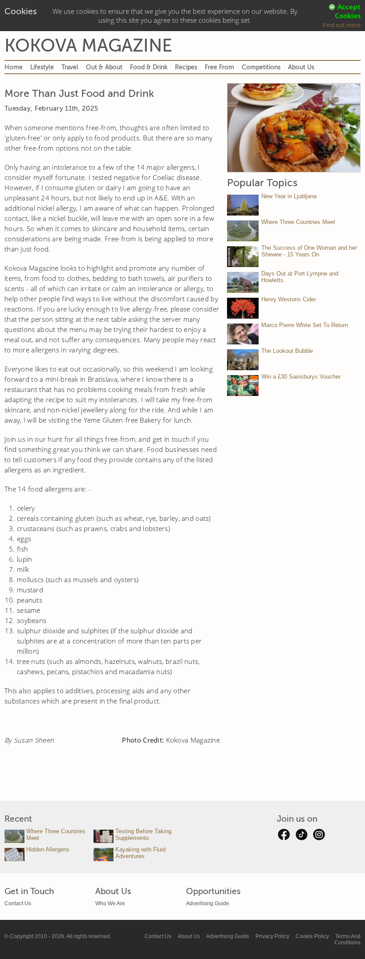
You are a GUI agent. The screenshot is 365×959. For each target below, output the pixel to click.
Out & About (104, 67)
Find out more (342, 25)
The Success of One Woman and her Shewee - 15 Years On (309, 251)
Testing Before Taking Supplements (143, 834)
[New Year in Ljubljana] (243, 205)
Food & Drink (148, 67)
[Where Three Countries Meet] (243, 230)
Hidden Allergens (47, 849)
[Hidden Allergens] (14, 854)
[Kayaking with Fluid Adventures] (103, 854)
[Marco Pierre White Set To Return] (243, 334)
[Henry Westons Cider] (243, 308)
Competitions (261, 67)
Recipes (186, 67)
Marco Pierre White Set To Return (304, 325)
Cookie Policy (312, 936)
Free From (219, 67)
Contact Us (17, 903)
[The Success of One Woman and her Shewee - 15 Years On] (243, 256)
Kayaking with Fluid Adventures (140, 852)
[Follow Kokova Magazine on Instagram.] (319, 837)
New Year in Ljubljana (288, 196)
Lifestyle (42, 67)
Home (13, 67)
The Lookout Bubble (287, 351)
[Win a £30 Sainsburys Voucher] (243, 385)
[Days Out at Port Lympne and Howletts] (243, 282)
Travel (69, 67)
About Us (301, 67)
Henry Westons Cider (288, 299)
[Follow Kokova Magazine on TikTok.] (301, 837)
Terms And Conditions (347, 939)
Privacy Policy (272, 936)
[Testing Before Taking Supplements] (103, 836)
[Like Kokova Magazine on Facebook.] (283, 837)
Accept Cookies (348, 11)
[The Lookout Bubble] (243, 359)
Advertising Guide (207, 903)
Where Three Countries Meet (298, 222)
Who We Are (110, 903)
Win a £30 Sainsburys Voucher (301, 376)
